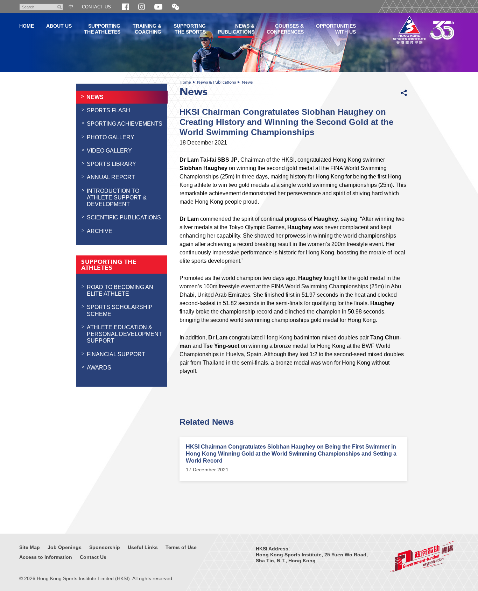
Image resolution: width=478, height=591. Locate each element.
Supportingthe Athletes (102, 29)
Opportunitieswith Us (336, 29)
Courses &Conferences (285, 29)
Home (185, 82)
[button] (175, 7)
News (247, 82)
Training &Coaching (147, 29)
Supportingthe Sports (190, 29)
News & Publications (216, 82)
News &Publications (236, 29)
